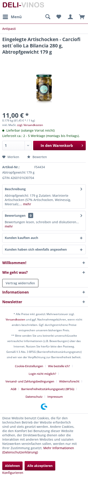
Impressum (55, 397)
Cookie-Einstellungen (29, 366)
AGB (13, 389)
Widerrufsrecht (69, 381)
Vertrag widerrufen (20, 283)
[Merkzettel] (58, 16)
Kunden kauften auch (21, 238)
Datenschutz (33, 397)
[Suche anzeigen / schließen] (47, 16)
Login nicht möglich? (42, 374)
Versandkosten (15, 319)
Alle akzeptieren (40, 466)
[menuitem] (12, 16)
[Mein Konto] (69, 16)
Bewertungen (15, 215)
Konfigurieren (12, 472)
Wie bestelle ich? (59, 366)
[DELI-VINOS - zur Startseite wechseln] (23, 6)
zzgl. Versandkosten (30, 125)
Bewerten (39, 157)
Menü (16, 16)
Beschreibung (15, 189)
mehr (26, 204)
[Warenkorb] (80, 16)
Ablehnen (12, 466)
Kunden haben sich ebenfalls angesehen (36, 249)
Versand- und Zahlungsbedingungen (29, 381)
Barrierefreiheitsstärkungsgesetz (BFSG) (47, 389)
